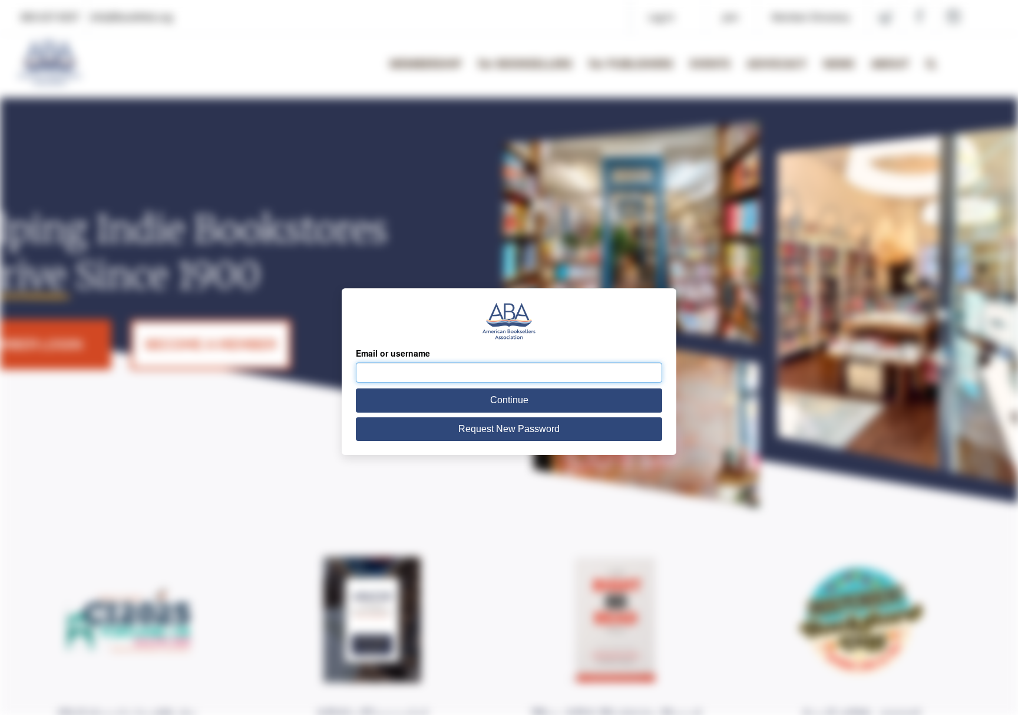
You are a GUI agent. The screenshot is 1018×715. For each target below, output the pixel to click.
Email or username (393, 353)
